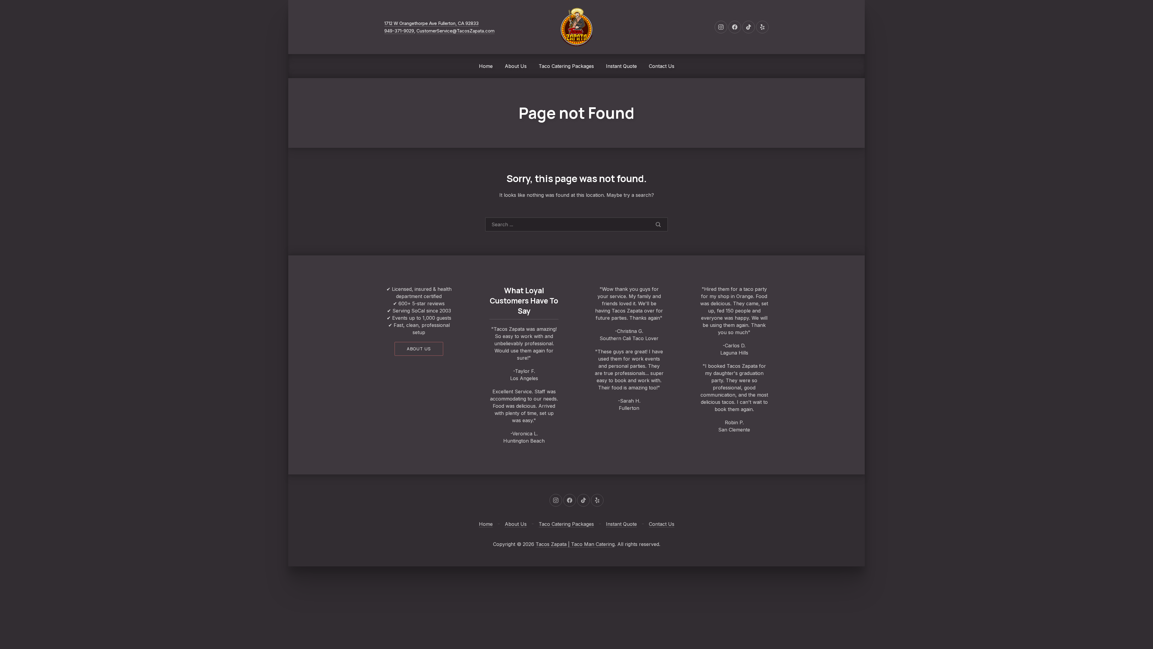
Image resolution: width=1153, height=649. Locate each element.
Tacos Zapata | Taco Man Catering (575, 544)
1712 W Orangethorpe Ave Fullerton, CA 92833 (431, 23)
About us (419, 349)
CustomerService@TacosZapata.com (455, 31)
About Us (516, 66)
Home (486, 66)
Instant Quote (621, 66)
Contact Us (661, 66)
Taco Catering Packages (566, 66)
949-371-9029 (399, 31)
